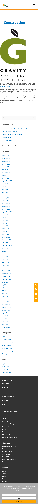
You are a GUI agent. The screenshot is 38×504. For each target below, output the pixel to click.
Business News (6, 345)
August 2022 (5, 248)
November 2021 (6, 274)
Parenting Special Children (9, 131)
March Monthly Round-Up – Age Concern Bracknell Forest (18, 129)
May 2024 (5, 189)
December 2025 (6, 158)
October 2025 (6, 164)
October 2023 (6, 209)
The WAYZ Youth (7, 140)
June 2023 (5, 220)
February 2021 (6, 299)
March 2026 (5, 155)
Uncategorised (6, 354)
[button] (36, 285)
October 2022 (6, 243)
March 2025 (5, 167)
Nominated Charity (7, 351)
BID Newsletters (6, 340)
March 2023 (5, 228)
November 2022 (6, 240)
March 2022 (5, 262)
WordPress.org (6, 372)
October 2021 (6, 276)
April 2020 (5, 324)
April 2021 (5, 293)
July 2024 (4, 186)
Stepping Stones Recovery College (12, 134)
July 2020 (4, 318)
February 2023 (6, 231)
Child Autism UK (6, 137)
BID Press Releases (7, 342)
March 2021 (5, 296)
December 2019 (6, 327)
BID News (5, 337)
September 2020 (7, 313)
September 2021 (7, 279)
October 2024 (6, 178)
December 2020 (6, 304)
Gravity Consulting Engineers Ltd (17, 84)
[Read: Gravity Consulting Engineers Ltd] (13, 55)
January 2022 (6, 268)
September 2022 (7, 245)
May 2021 (5, 290)
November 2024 (6, 175)
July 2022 (4, 251)
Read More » (3, 106)
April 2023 (5, 226)
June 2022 (5, 254)
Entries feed (5, 366)
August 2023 (5, 214)
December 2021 (6, 271)
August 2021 (5, 282)
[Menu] (34, 4)
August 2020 (5, 316)
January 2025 (6, 170)
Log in (3, 364)
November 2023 (6, 206)
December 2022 (6, 237)
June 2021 (5, 288)
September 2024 (7, 181)
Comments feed (6, 369)
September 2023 (7, 212)
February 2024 (6, 198)
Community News (7, 348)
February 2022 (6, 265)
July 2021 (4, 285)
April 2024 (5, 192)
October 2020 (6, 310)
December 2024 (6, 172)
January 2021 (6, 302)
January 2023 (6, 234)
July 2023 (4, 217)
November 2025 (6, 161)
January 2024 (6, 200)
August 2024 (5, 184)
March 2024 (5, 195)
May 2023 (5, 223)
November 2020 (6, 307)
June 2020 (5, 321)
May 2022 (5, 257)
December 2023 (6, 203)
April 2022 (5, 259)
